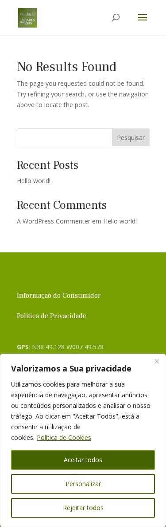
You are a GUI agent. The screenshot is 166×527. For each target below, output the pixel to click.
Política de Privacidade (51, 315)
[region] (83, 440)
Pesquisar (131, 137)
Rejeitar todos (83, 507)
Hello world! (33, 180)
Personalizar (83, 483)
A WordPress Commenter (53, 221)
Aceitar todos (83, 459)
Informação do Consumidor (59, 295)
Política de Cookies (64, 437)
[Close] (156, 361)
